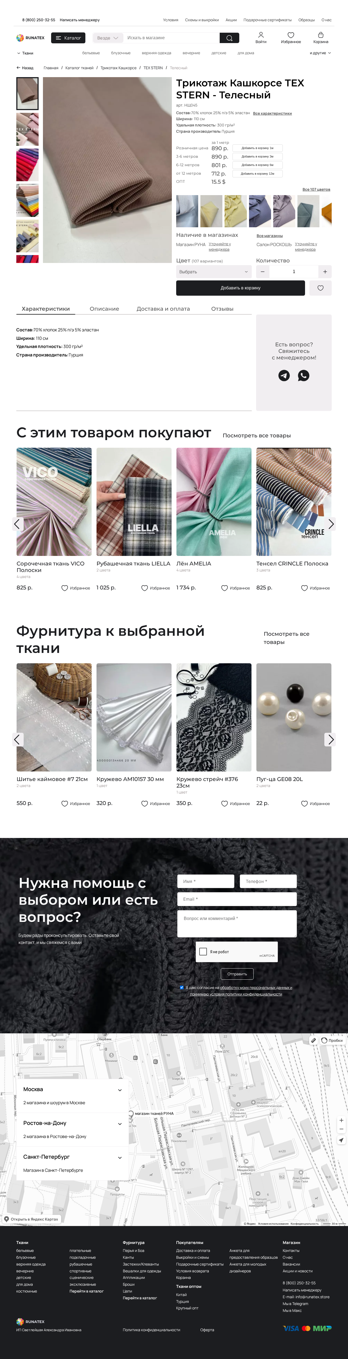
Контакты (291, 1250)
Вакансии (291, 1264)
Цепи (127, 1291)
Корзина (320, 41)
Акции (231, 19)
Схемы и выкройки (202, 19)
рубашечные (81, 1264)
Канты (128, 1257)
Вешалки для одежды (142, 1270)
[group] (54, 519)
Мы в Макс (292, 1310)
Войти (261, 41)
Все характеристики (272, 113)
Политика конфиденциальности (151, 1329)
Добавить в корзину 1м (258, 148)
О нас (288, 1257)
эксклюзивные (83, 1284)
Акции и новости (298, 1270)
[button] (18, 524)
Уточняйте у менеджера (220, 246)
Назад (27, 67)
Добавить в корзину (240, 288)
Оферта (207, 1329)
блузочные (120, 52)
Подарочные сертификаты (268, 19)
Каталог (72, 38)
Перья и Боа (133, 1250)
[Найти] (229, 38)
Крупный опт (187, 1307)
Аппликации (134, 1277)
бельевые (91, 52)
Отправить (237, 973)
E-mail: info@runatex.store (306, 1296)
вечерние (191, 52)
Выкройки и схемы (192, 1257)
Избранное (291, 41)
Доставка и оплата (193, 1250)
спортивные (80, 1270)
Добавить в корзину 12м (257, 173)
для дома (246, 52)
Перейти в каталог (87, 1291)
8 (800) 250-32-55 (38, 19)
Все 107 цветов (316, 189)
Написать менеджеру (80, 19)
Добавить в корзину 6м (258, 165)
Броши (129, 1284)
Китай (181, 1294)
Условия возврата (192, 1270)
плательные (80, 1250)
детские (219, 52)
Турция (182, 1301)
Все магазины (270, 235)
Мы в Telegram (295, 1303)
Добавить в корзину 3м (258, 156)
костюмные (26, 1291)
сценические (82, 1277)
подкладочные (83, 1257)
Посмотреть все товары (257, 435)
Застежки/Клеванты (141, 1264)
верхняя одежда (156, 52)
